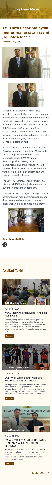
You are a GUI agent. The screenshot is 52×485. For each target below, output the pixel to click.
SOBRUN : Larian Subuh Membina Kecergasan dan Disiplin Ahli (23, 379)
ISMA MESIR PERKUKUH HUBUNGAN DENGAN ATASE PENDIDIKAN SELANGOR (25, 443)
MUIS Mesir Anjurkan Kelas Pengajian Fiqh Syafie (26, 314)
